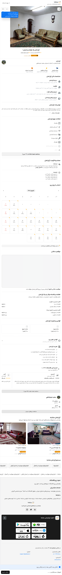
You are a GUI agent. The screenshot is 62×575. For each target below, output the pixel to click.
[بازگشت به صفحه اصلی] (4, 518)
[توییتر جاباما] (31, 509)
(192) (34, 52)
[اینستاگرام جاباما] (27, 509)
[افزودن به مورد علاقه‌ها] (3, 9)
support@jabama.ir (25, 554)
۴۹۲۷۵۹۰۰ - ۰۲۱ (56, 554)
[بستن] (3, 13)
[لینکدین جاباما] (34, 509)
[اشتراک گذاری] (6, 9)
